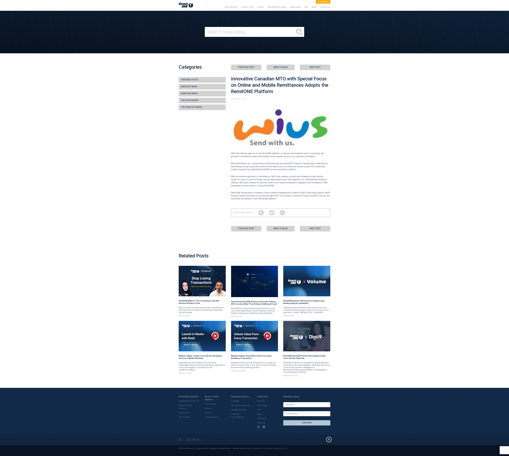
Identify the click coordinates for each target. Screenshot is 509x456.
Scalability (235, 401)
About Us (261, 401)
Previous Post (246, 67)
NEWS (314, 7)
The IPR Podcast (190, 100)
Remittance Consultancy (189, 401)
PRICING (261, 7)
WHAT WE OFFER (231, 7)
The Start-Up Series (191, 107)
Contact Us (261, 418)
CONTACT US (325, 7)
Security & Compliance (240, 405)
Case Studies (262, 405)
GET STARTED (323, 2)
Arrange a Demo (211, 417)
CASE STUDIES (295, 7)
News (259, 414)
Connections (184, 413)
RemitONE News (189, 93)
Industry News (189, 86)
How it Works (210, 404)
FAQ (306, 7)
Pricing (208, 413)
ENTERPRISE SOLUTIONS (277, 7)
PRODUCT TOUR (247, 7)
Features (208, 408)
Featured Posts (189, 79)
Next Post (315, 67)
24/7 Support (184, 417)
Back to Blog (281, 67)
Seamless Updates (239, 410)
